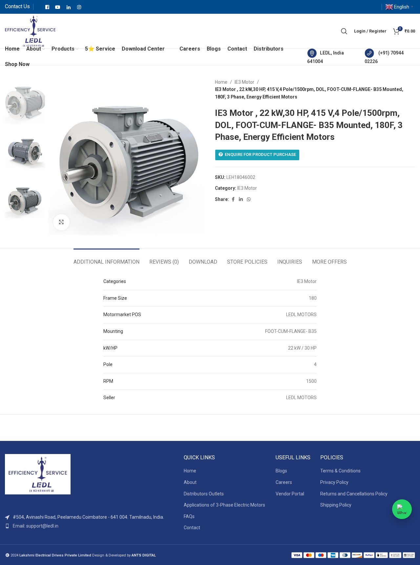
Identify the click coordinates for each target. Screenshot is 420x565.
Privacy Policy (334, 482)
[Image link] (38, 473)
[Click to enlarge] (61, 222)
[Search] (344, 31)
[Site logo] (30, 30)
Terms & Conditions (340, 470)
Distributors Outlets (204, 493)
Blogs (281, 470)
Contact (192, 527)
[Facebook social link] (233, 199)
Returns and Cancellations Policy (354, 493)
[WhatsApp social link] (249, 199)
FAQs (189, 516)
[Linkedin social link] (241, 199)
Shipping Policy (335, 505)
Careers (284, 482)
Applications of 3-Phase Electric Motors (224, 505)
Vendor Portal (290, 493)
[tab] (106, 259)
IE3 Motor (244, 82)
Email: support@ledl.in (35, 526)
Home (221, 82)
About (190, 482)
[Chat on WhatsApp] (402, 509)
